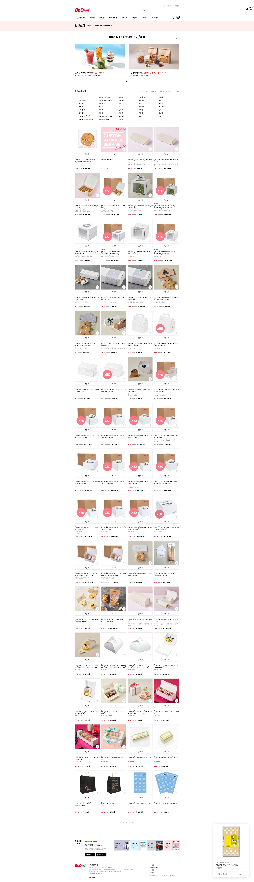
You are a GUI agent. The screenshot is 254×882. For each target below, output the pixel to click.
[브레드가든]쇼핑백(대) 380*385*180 (83, 804)
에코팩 (141, 110)
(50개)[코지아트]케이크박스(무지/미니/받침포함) (140, 437)
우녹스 (161, 110)
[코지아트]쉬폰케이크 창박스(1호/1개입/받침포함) (139, 253)
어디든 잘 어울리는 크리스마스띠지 (110, 302)
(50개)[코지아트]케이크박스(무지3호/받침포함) (87, 528)
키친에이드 (142, 97)
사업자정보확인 (93, 877)
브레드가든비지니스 (105, 97)
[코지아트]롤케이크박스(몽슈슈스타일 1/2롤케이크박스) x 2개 (140, 712)
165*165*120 (78, 440)
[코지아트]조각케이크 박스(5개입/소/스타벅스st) (139, 391)
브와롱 (101, 107)
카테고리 (82, 18)
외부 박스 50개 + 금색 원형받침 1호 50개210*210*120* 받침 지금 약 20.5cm (164, 440)
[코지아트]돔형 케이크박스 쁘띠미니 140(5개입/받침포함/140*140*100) (113, 666)
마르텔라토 (102, 104)
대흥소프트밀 (83, 100)
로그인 (162, 6)
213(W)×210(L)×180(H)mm (136, 210)
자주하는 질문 (100, 855)
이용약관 (151, 865)
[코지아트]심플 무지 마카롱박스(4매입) (166, 712)
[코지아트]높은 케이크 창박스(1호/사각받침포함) (140, 207)
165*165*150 (157, 486)
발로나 (81, 107)
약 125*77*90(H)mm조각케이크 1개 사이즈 (134, 394)
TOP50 (144, 18)
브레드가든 (122, 97)
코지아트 (121, 116)
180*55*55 (157, 716)
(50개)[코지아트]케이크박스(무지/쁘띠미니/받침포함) (87, 437)
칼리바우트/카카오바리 (106, 116)
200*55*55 (78, 762)
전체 (80, 97)
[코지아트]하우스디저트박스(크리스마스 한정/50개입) (166, 345)
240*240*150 (105, 440)
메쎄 (120, 104)
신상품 (134, 18)
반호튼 (161, 104)
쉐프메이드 (82, 110)
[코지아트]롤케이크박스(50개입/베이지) (166, 621)
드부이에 (121, 100)
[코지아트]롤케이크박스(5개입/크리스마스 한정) (113, 345)
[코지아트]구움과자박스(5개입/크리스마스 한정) (87, 299)
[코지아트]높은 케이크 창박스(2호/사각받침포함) (87, 253)
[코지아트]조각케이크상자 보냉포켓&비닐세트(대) (166, 666)
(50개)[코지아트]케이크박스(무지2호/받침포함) (140, 483)
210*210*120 (78, 486)
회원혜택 (151, 872)
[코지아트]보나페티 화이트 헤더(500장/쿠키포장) (165, 575)
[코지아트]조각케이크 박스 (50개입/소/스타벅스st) (166, 391)
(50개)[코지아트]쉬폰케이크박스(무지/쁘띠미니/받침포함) (166, 483)
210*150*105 (157, 670)
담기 (89, 154)
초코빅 (161, 113)
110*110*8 (77, 670)
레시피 (101, 18)
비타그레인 (142, 107)
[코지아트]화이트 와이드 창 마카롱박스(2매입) (87, 758)
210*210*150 (131, 256)
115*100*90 (131, 716)
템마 (140, 116)
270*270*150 (131, 532)
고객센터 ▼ (176, 6)
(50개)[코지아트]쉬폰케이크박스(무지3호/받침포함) (140, 528)
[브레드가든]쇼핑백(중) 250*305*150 (109, 804)
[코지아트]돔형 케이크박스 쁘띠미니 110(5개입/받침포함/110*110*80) (87, 666)
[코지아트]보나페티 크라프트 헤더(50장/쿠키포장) (86, 621)
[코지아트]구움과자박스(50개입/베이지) (166, 161)
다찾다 (249, 9)
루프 (160, 100)
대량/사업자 (113, 18)
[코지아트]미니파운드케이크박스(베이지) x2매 (113, 712)
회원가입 (156, 6)
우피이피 (81, 113)
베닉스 (121, 107)
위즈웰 (121, 113)
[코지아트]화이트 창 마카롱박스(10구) (113, 758)
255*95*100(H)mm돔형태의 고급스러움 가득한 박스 (140, 624)
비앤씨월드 (162, 107)
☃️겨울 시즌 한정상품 (159, 302)
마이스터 (81, 104)
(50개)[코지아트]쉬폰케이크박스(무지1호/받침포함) (113, 528)
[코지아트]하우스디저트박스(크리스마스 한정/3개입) (140, 345)
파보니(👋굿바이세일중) (86, 119)
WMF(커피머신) (104, 119)
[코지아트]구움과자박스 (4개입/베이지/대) (87, 207)
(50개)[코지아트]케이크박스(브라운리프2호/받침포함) (166, 528)
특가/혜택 (155, 18)
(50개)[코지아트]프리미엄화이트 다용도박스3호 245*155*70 (87, 575)
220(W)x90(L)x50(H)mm (82, 302)
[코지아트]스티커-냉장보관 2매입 (165, 803)
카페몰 (92, 18)
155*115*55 (104, 762)
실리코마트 (122, 110)
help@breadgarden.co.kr (109, 871)
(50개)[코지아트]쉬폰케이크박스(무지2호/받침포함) (113, 437)
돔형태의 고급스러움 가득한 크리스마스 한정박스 (113, 348)
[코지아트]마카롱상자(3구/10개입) (166, 757)
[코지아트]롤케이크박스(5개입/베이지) (140, 621)
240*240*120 (158, 532)
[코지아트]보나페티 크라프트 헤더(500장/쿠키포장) (112, 621)
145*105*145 (131, 348)
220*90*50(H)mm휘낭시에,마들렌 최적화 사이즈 (140, 164)
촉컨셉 (141, 113)
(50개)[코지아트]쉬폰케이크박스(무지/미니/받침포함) (113, 483)
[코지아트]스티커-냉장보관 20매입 (140, 803)
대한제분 (161, 97)
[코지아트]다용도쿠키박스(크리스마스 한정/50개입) (113, 391)
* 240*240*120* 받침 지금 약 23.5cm (134, 486)
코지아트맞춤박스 (107, 160)
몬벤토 (141, 104)
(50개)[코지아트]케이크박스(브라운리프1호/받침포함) (87, 483)
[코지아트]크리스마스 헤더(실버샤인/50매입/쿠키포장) (86, 345)
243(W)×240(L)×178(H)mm (83, 256)
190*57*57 (131, 762)
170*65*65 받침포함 (106, 716)
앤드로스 (121, 119)
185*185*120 (131, 440)
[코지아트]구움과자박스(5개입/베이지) (140, 161)
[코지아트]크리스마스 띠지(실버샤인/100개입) (139, 299)
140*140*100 (104, 670)
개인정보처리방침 (153, 867)
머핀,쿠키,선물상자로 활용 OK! (82, 578)
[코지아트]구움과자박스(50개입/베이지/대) (113, 207)
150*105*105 (78, 716)
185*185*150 (104, 486)
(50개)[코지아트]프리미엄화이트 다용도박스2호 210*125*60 (113, 575)
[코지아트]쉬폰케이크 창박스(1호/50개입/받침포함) (164, 253)
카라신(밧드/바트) (84, 116)
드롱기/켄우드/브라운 (105, 100)
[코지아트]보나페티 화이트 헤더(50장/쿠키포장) (140, 575)
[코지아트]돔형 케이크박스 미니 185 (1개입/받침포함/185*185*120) (140, 666)
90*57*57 (157, 762)
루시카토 (141, 100)
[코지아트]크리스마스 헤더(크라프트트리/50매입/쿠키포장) (166, 299)
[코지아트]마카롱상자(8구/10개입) (140, 757)
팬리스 (161, 116)
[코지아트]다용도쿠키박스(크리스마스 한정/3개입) (87, 391)
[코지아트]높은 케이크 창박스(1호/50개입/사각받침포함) (164, 207)
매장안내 (169, 6)
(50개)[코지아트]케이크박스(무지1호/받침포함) (166, 437)
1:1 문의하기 (88, 855)
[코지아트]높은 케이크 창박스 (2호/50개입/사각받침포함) (112, 253)
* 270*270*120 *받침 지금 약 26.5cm (81, 532)
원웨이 (101, 113)
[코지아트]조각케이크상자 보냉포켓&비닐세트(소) (87, 712)
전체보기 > (176, 38)
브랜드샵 (124, 18)
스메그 (101, 110)
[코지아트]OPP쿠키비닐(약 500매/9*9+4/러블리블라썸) (86, 161)
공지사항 (151, 870)
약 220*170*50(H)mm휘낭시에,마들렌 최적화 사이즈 (82, 210)
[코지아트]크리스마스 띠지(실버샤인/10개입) (113, 299)
